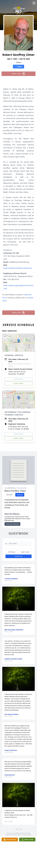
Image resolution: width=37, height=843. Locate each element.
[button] (18, 341)
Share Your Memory (12, 524)
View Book (9, 495)
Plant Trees (18, 383)
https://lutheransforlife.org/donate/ (17, 268)
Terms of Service (23, 834)
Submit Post (18, 556)
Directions (18, 379)
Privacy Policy (13, 834)
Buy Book (20, 495)
